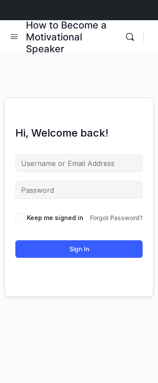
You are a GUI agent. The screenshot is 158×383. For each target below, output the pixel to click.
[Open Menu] (14, 36)
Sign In (79, 249)
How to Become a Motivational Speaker (66, 36)
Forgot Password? (116, 217)
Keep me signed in (55, 217)
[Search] (132, 37)
